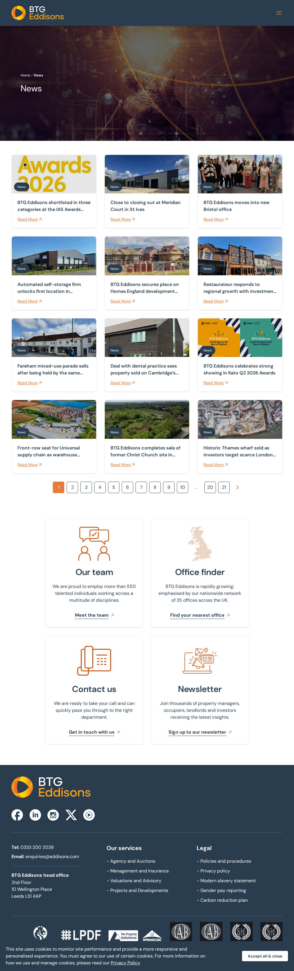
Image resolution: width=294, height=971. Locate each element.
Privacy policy (213, 871)
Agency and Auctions (131, 861)
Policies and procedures (224, 861)
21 (224, 487)
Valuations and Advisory (134, 881)
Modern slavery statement (226, 881)
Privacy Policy (125, 963)
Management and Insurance (138, 871)
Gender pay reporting (221, 890)
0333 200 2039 (37, 847)
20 (210, 487)
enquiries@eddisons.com (52, 856)
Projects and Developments (137, 890)
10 (182, 487)
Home (25, 75)
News (38, 75)
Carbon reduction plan (222, 900)
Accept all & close (265, 956)
